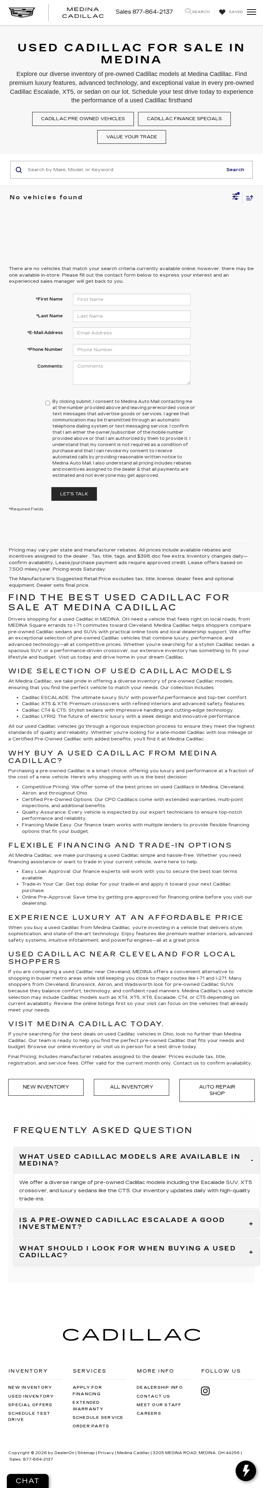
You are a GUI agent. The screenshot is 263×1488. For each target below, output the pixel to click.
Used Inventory (31, 1396)
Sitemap (86, 1453)
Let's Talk (74, 494)
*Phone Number (45, 349)
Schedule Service (98, 1417)
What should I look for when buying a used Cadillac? (127, 1252)
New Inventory (46, 1087)
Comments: (50, 366)
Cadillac (73, 739)
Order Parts (91, 1426)
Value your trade (131, 137)
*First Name (49, 299)
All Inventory (131, 1087)
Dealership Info (160, 1387)
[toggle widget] (246, 1471)
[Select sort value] (247, 198)
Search (235, 170)
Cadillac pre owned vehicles (83, 119)
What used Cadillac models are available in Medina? (129, 1160)
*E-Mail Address (45, 332)
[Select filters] (235, 197)
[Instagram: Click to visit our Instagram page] (209, 1391)
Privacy (106, 1453)
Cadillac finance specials (184, 119)
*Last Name (49, 316)
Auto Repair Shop (217, 1090)
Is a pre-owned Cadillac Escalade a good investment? (122, 1224)
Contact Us (154, 1396)
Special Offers (30, 1405)
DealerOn (64, 1453)
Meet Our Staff (159, 1405)
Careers (149, 1413)
